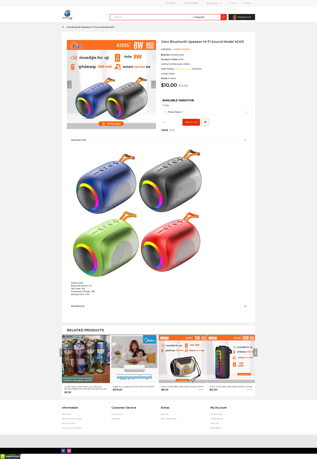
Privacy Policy (68, 423)
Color (166, 105)
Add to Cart (191, 122)
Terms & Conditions (72, 428)
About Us (66, 414)
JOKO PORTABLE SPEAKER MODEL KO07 (182, 387)
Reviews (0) (78, 306)
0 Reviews (197, 68)
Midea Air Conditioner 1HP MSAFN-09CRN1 (133, 387)
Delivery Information (72, 418)
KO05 (172, 130)
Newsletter (216, 428)
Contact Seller (168, 73)
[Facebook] (63, 451)
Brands (164, 414)
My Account (216, 414)
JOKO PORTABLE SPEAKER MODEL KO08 (230, 387)
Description (78, 140)
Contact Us (117, 414)
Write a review (182, 49)
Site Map (115, 418)
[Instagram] (69, 451)
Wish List (215, 423)
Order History (217, 418)
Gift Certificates (168, 418)
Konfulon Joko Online (179, 63)
